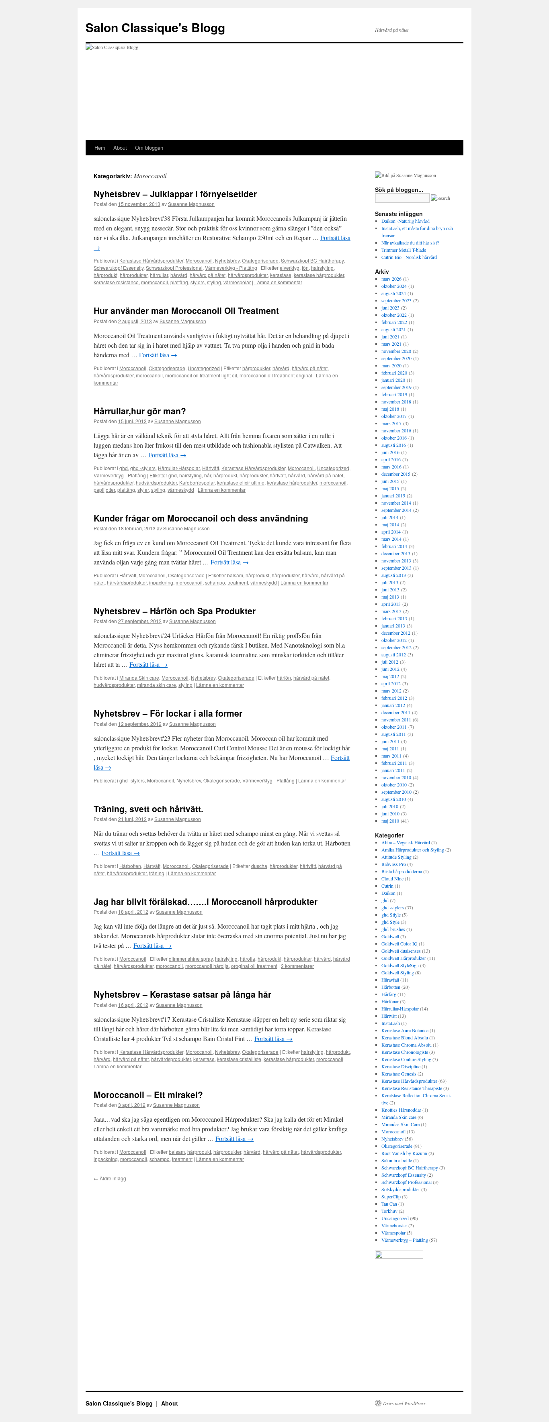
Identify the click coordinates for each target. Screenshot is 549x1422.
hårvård (178, 274)
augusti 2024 (393, 293)
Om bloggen (149, 147)
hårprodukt (105, 274)
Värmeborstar (394, 1225)
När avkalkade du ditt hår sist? (410, 242)
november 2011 (396, 719)
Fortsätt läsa (158, 354)
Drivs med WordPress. (405, 1403)
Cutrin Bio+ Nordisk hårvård (409, 257)
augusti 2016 (393, 445)
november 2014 (396, 502)
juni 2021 (390, 336)
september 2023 (396, 300)
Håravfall (390, 979)
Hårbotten (130, 865)
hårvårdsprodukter (248, 274)
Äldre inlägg (110, 1178)
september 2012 (396, 647)
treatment (237, 582)
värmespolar (237, 282)
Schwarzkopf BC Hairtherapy (312, 260)
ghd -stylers (143, 467)
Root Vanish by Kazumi (404, 1153)
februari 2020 (394, 372)
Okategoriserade (260, 260)
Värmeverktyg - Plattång (231, 267)
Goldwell (390, 936)
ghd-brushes (393, 929)
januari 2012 (393, 705)
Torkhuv (389, 1211)
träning (156, 873)
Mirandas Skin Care (400, 1124)
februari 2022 (394, 322)
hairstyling (322, 267)
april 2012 (391, 683)
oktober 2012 (394, 640)
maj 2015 (390, 488)
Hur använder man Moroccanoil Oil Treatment (186, 310)
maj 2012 (390, 676)
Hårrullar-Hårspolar (179, 467)
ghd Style (390, 922)
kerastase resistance (116, 282)
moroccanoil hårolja (207, 965)
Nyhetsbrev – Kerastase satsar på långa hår (182, 994)
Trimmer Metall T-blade (403, 250)
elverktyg (289, 267)
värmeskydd (181, 489)
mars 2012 (391, 690)
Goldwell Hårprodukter (403, 958)
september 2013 (396, 567)
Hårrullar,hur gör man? (140, 411)
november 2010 (396, 777)
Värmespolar (393, 1232)
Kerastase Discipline (400, 1066)
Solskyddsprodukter (400, 1189)
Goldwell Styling (397, 972)
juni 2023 (390, 307)
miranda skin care (156, 684)
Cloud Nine (392, 878)
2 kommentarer (297, 965)
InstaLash (390, 1023)
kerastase (280, 274)
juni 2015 (390, 481)
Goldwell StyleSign (400, 965)
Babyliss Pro (393, 864)
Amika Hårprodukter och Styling (412, 849)
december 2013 (395, 553)
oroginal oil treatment (254, 965)
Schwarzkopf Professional (174, 267)
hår (207, 475)
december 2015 (395, 474)
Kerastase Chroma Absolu (406, 1044)
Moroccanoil (199, 260)
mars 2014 (391, 539)
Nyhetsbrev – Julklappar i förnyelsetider (175, 193)
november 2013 (396, 560)
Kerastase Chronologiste (404, 1052)
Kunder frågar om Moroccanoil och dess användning (201, 518)
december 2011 (395, 712)
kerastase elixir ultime (240, 482)
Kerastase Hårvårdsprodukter (151, 260)
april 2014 (391, 531)
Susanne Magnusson (191, 203)
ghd (123, 467)
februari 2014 (394, 546)
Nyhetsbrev (227, 260)
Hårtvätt (210, 467)
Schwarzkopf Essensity (118, 267)
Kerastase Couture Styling (406, 1059)
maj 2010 (390, 820)
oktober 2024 (394, 286)
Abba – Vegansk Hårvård (405, 842)
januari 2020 (393, 380)
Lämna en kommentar (278, 282)
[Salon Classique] (399, 1256)
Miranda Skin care (139, 677)
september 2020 (396, 358)
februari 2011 (394, 763)
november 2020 (396, 351)
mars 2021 (391, 343)
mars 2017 (391, 423)
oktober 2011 (394, 726)
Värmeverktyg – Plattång (404, 1240)
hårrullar (159, 274)
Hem (99, 147)
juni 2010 (390, 813)
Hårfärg (388, 994)
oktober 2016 (394, 437)
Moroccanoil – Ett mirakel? (148, 1094)
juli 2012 (389, 661)
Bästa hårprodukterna (401, 871)
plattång (179, 282)
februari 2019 (394, 394)
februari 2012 (394, 698)
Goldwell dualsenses (401, 950)
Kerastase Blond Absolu (404, 1037)
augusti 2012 (393, 654)
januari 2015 (393, 495)
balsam (235, 575)
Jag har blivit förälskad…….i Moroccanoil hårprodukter (206, 901)
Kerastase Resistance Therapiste (411, 1088)
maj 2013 (390, 596)
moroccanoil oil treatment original (276, 375)
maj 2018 (390, 408)
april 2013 (391, 604)
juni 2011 (390, 741)
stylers (198, 282)
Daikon (388, 893)
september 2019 (396, 387)
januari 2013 (393, 625)
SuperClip (391, 1196)
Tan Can (389, 1203)
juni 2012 (390, 669)
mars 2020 (391, 365)
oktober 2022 (394, 315)
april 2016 (391, 459)
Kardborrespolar (197, 482)
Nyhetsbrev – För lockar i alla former (168, 713)
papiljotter (104, 489)
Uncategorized (204, 368)
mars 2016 (391, 466)
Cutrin (387, 885)
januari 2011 (393, 770)
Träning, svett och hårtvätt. (148, 809)
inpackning (161, 582)
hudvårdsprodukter (156, 482)
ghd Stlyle (391, 914)
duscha (259, 865)
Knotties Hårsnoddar (401, 1109)
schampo (215, 582)
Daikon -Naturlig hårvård (405, 221)
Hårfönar (390, 1001)
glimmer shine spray (191, 958)
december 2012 (395, 633)
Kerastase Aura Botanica (404, 1030)
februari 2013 (394, 618)
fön (305, 267)
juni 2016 (390, 452)
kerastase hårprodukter (319, 274)
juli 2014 (389, 517)
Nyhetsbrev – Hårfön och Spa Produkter (175, 611)
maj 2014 (390, 524)
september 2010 (396, 791)
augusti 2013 (393, 575)
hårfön (284, 677)
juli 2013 (389, 582)
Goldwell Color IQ (399, 943)
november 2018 (396, 401)
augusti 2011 (393, 734)
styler (143, 489)
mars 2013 (391, 611)
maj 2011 (390, 748)
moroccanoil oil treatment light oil (201, 375)
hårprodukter (133, 274)
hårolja (247, 958)
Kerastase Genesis (398, 1073)
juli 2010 (389, 806)
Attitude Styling (396, 857)
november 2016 (396, 430)
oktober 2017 (394, 416)
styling (214, 282)
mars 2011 (391, 755)
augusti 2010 (393, 799)
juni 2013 (390, 589)
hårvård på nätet (207, 274)
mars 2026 (391, 278)
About (120, 147)
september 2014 (396, 510)
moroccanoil (154, 282)
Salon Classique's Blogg (155, 27)
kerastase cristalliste (239, 1058)
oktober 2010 (394, 784)
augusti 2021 (393, 329)
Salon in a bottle (396, 1160)
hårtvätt (278, 475)
